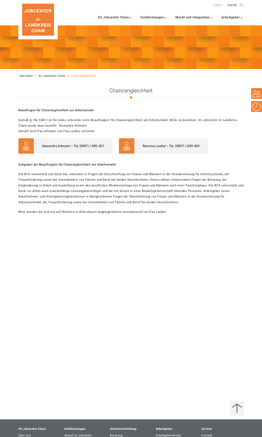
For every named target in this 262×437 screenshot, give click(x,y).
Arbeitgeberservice (168, 435)
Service (206, 428)
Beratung (116, 435)
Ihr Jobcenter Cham (113, 17)
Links (217, 5)
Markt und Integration (192, 17)
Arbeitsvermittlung (123, 428)
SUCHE (232, 5)
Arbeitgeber (230, 17)
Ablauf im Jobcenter (78, 435)
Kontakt (206, 435)
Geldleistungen (152, 17)
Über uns (24, 435)
